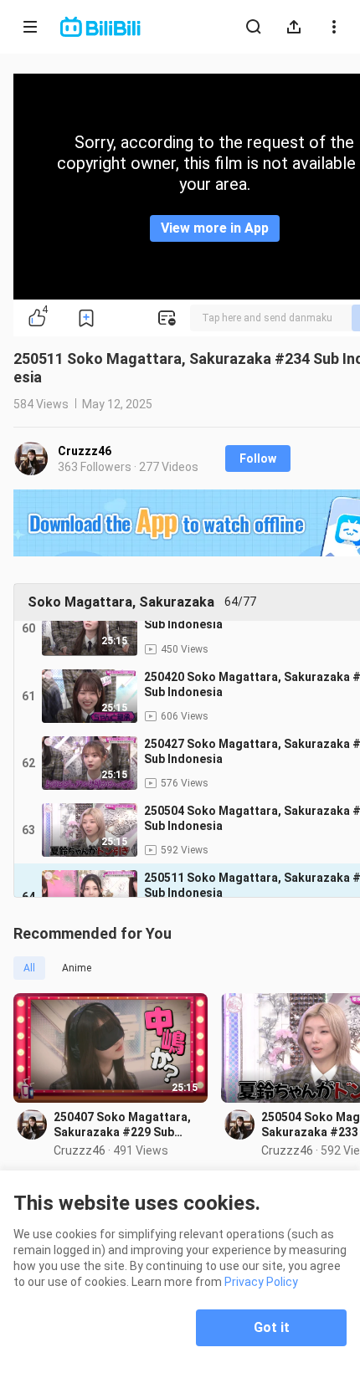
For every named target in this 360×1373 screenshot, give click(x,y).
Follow (257, 458)
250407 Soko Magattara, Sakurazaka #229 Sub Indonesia (122, 1125)
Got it (272, 1327)
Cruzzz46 (84, 451)
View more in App (215, 228)
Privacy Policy (261, 1281)
